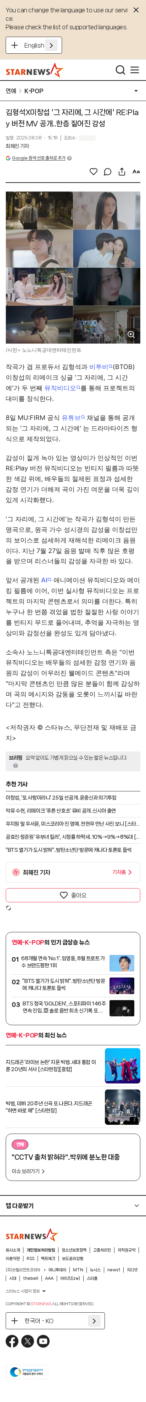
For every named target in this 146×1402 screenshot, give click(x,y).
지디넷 (132, 1270)
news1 (113, 1270)
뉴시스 (95, 1270)
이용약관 (13, 1259)
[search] (120, 70)
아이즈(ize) (70, 1278)
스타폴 (92, 1278)
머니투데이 (57, 1270)
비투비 (98, 366)
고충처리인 (102, 1250)
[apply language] (51, 45)
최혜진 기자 (17, 146)
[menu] (134, 70)
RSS (30, 1259)
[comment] (107, 171)
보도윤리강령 (72, 1259)
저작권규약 (126, 1250)
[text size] (136, 171)
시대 (12, 1278)
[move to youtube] (43, 1341)
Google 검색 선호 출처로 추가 (38, 158)
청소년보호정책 (74, 1250)
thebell (30, 1278)
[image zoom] (131, 334)
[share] (122, 171)
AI (44, 580)
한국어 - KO (39, 1321)
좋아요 (78, 895)
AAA (49, 1278)
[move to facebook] (12, 1341)
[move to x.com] (27, 1341)
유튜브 (71, 417)
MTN (78, 1270)
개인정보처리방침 (41, 1250)
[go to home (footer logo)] (32, 1235)
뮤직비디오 (60, 388)
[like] (93, 171)
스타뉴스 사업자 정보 (23, 1291)
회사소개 (13, 1250)
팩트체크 (48, 1259)
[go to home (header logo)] (35, 70)
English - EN (40, 45)
